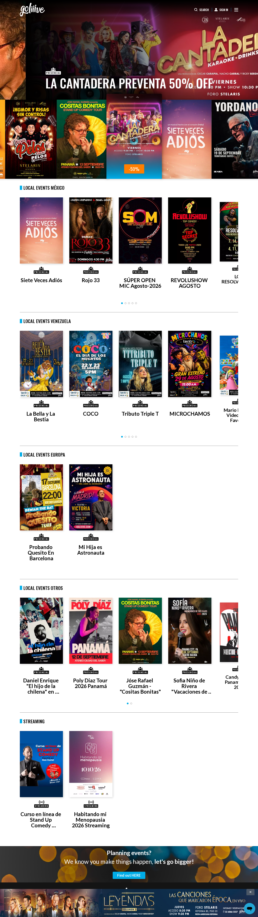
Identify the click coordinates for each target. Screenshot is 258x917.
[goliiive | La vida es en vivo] (32, 9)
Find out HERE (129, 875)
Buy (99, 168)
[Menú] (236, 9)
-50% (47, 168)
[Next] (228, 246)
